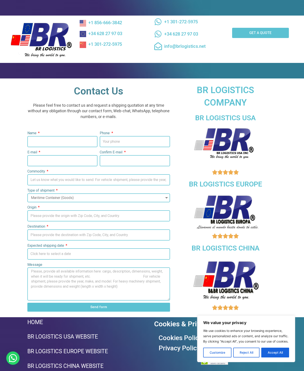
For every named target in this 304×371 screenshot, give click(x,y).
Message (34, 265)
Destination (36, 226)
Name (32, 133)
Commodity (36, 171)
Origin (32, 207)
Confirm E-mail (111, 152)
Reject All (246, 352)
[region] (246, 338)
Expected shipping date (46, 245)
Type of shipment (41, 190)
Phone (105, 133)
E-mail (32, 152)
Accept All (275, 352)
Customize (217, 352)
